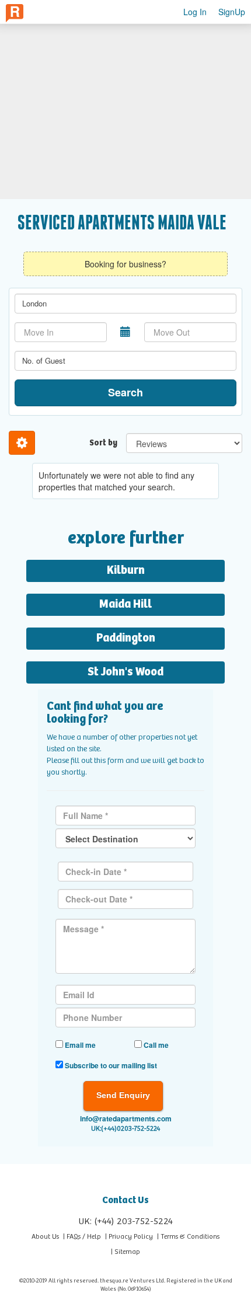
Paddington (125, 638)
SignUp (231, 12)
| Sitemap (125, 1252)
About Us (45, 1236)
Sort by (103, 443)
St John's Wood (125, 672)
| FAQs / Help (82, 1236)
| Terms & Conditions (188, 1236)
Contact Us (125, 1200)
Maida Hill (125, 604)
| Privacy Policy (129, 1236)
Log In (195, 12)
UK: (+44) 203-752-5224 (126, 1221)
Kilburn (126, 570)
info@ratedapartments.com (126, 1118)
